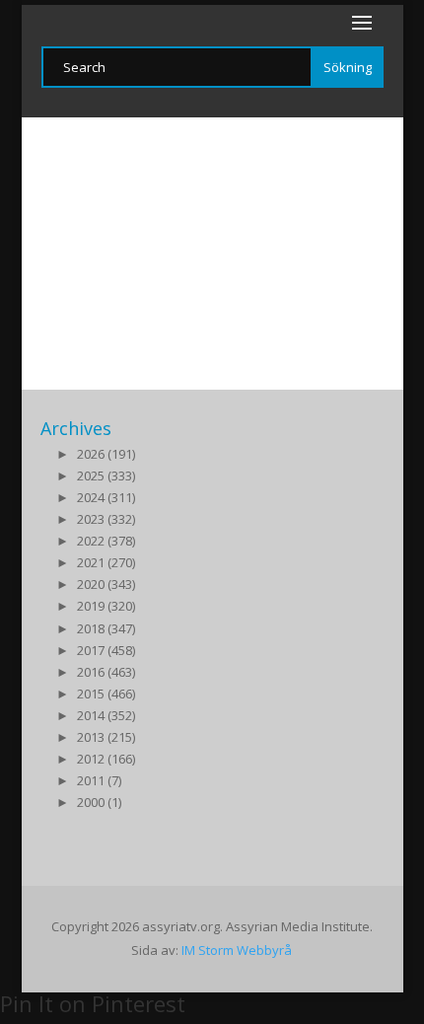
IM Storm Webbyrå (236, 950)
